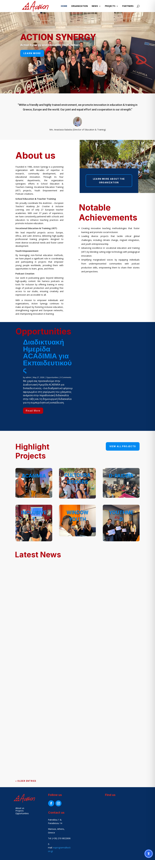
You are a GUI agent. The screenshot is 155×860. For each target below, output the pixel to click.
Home (64, 6)
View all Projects (122, 446)
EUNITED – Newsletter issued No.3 (41, 654)
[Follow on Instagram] (58, 803)
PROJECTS (110, 6)
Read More (33, 410)
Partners (128, 6)
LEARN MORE (32, 53)
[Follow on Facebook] (51, 803)
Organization (79, 6)
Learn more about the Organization (109, 181)
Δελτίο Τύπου (27, 741)
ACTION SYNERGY (58, 37)
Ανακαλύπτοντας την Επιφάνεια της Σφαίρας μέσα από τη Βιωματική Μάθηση (72, 701)
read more (25, 680)
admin (28, 377)
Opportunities (52, 377)
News (95, 6)
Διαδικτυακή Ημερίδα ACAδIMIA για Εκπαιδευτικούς (47, 356)
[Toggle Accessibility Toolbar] (149, 854)
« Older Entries (25, 781)
